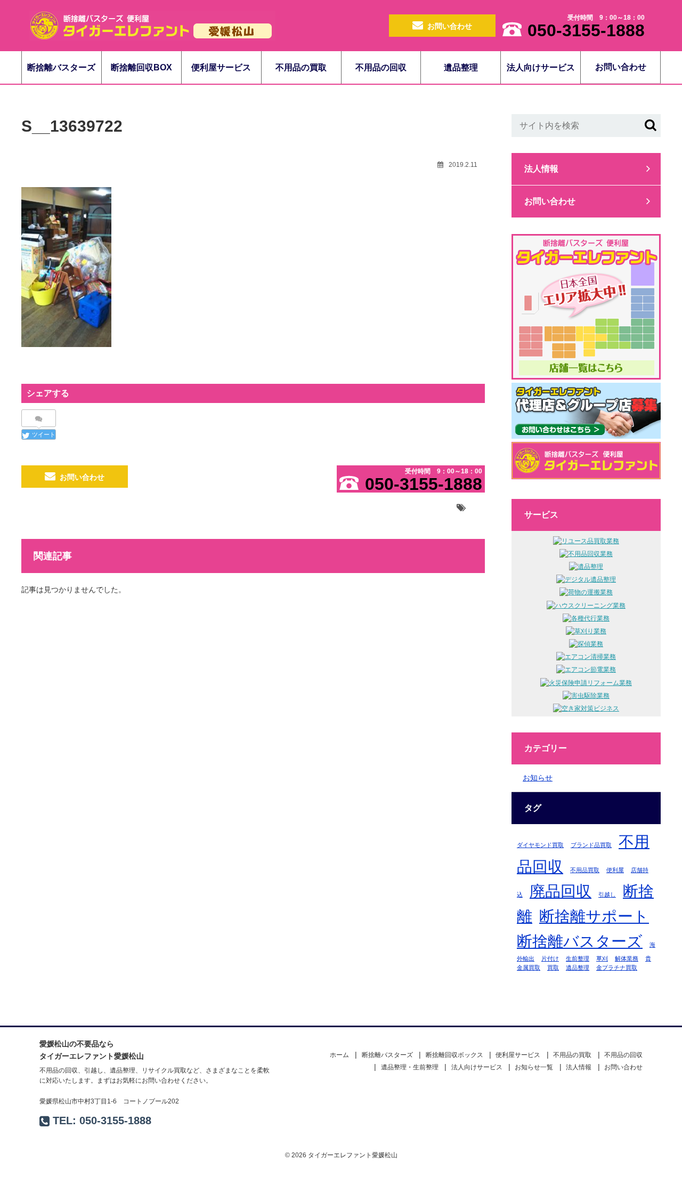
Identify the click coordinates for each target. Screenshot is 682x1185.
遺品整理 (461, 67)
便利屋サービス (221, 67)
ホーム (339, 1055)
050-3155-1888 (115, 1120)
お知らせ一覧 (534, 1067)
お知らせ (538, 777)
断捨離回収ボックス (454, 1055)
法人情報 (541, 168)
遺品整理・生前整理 (410, 1067)
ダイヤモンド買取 (540, 845)
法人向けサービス (541, 67)
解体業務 (626, 958)
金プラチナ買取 (616, 967)
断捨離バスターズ (61, 67)
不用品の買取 (301, 67)
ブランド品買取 (591, 845)
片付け (550, 958)
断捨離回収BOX (141, 67)
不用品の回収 (381, 67)
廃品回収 (560, 891)
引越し (607, 894)
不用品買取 (584, 870)
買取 (553, 967)
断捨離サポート (594, 916)
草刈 (602, 958)
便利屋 (615, 870)
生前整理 (577, 958)
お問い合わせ (449, 26)
